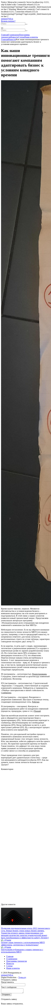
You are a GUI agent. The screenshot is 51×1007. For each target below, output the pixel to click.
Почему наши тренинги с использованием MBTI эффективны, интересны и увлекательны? (23, 943)
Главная (4, 35)
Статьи (21, 37)
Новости (14, 37)
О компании (13, 35)
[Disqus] (25, 803)
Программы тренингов (16, 961)
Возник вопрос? (8, 21)
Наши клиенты (31, 37)
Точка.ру (22, 977)
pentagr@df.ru (7, 19)
